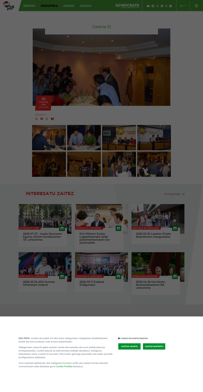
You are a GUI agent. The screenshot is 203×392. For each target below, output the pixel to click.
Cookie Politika (64, 366)
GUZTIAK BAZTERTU (154, 346)
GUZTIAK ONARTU (129, 346)
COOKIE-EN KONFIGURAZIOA (134, 338)
